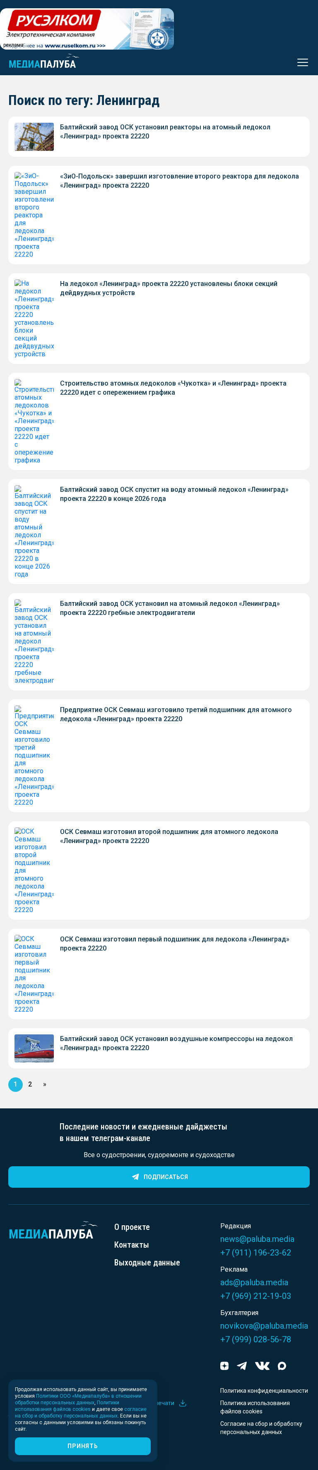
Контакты (131, 1245)
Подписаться (166, 1177)
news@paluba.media (257, 1239)
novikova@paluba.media (264, 1326)
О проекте (132, 1227)
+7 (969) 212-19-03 (255, 1296)
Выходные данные (147, 1262)
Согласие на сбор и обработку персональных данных (261, 1427)
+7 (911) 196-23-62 (255, 1253)
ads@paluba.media (254, 1282)
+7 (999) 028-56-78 (255, 1339)
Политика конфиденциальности (264, 1390)
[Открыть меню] (300, 62)
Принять (82, 1446)
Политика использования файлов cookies (255, 1407)
